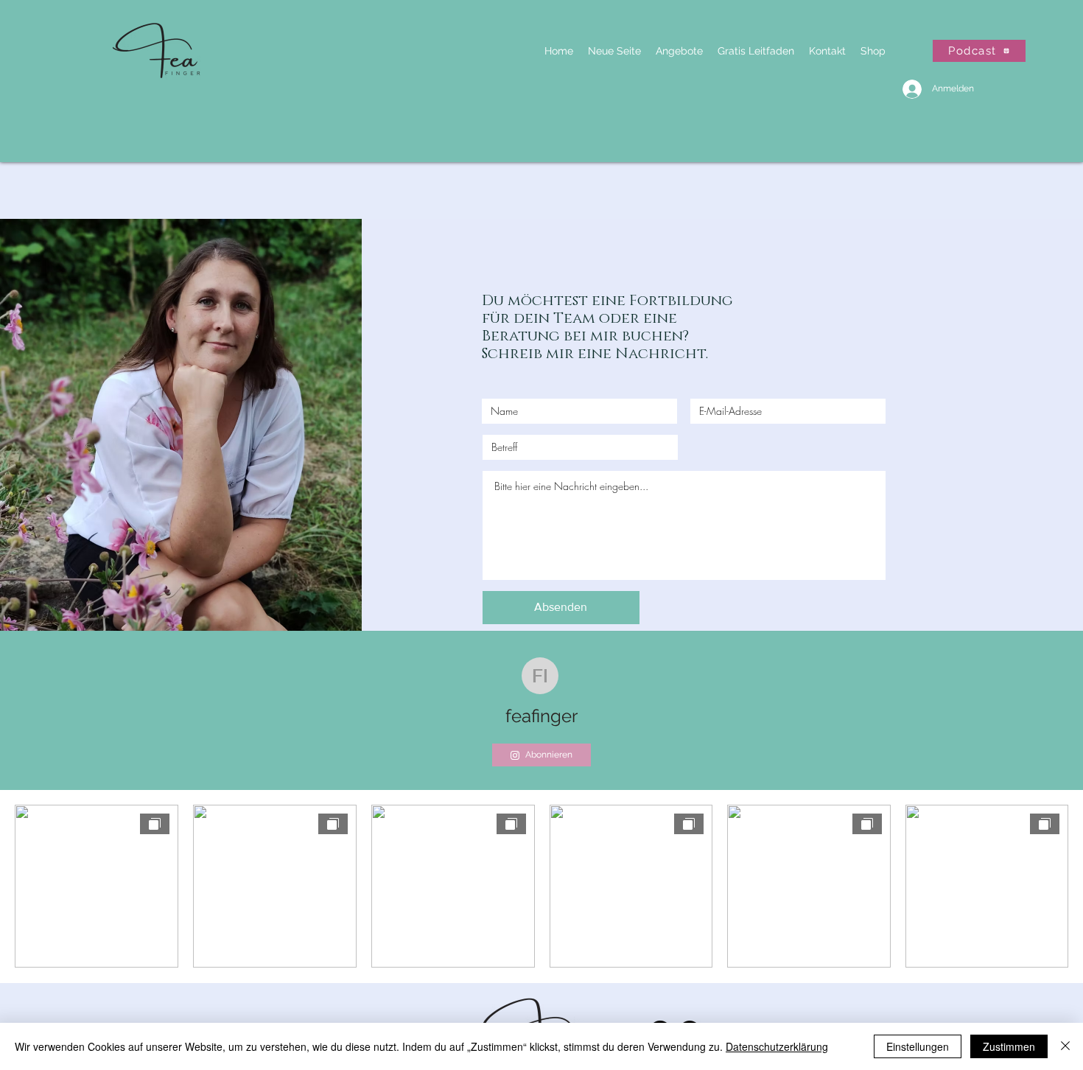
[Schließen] (1065, 1046)
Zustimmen (1009, 1046)
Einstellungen (917, 1046)
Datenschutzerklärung (777, 1046)
